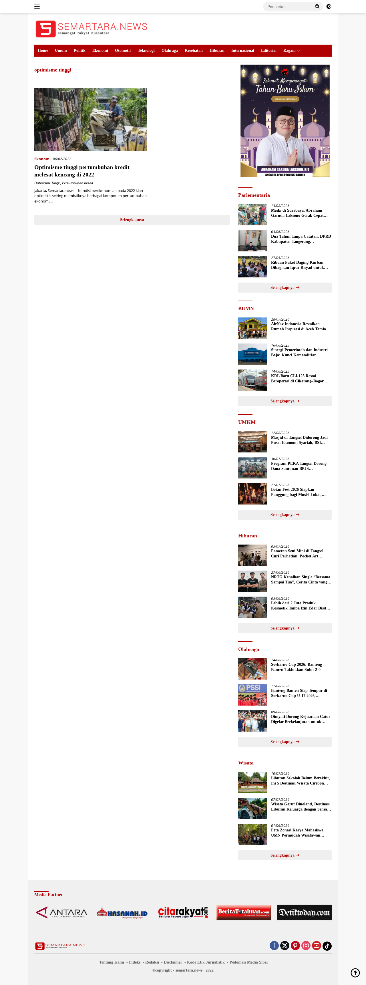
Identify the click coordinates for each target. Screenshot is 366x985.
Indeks (134, 962)
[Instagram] (306, 946)
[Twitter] (284, 946)
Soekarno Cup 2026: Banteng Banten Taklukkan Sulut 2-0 (296, 667)
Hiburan (217, 50)
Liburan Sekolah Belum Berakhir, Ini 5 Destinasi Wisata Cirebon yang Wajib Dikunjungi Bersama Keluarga (300, 781)
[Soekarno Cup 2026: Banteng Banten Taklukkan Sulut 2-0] (252, 669)
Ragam (289, 50)
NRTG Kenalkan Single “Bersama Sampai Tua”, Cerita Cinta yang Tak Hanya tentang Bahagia (300, 580)
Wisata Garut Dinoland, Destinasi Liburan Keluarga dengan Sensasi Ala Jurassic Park (300, 807)
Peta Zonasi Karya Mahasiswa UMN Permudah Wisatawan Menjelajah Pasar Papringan (297, 833)
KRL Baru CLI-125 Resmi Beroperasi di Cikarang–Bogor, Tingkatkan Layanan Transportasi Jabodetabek (301, 379)
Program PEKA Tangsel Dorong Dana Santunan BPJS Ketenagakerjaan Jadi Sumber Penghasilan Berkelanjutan (299, 466)
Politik (79, 50)
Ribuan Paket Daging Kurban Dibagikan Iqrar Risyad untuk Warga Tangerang (297, 265)
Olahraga (170, 50)
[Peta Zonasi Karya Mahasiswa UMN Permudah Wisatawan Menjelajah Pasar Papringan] (252, 834)
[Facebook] (274, 946)
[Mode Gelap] (329, 6)
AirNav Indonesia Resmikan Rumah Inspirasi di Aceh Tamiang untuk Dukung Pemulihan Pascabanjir (300, 327)
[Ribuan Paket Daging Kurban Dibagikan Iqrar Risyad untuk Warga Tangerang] (252, 266)
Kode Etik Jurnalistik (206, 962)
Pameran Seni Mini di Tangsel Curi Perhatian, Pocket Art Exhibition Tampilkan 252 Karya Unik (300, 554)
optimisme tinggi (47, 182)
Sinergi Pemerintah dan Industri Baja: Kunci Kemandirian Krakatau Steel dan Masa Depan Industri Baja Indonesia (299, 353)
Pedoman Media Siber (249, 962)
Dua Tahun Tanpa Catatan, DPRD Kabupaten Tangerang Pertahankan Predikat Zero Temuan (301, 239)
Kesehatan (194, 50)
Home (43, 50)
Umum (61, 50)
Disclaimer (173, 962)
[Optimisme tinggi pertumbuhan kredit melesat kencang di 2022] (90, 119)
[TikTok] (327, 946)
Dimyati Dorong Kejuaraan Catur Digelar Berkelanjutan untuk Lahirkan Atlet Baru (300, 719)
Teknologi (146, 50)
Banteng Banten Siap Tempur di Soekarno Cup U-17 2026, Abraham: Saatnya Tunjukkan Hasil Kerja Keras (299, 693)
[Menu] (38, 6)
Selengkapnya (132, 220)
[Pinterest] (295, 946)
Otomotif (123, 50)
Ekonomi (100, 50)
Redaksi (152, 962)
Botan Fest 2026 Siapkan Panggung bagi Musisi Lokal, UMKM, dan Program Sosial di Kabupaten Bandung (298, 492)
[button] (317, 6)
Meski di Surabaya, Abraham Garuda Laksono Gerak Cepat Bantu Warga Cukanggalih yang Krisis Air (299, 213)
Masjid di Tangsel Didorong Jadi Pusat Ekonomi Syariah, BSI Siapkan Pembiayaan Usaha (299, 440)
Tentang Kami (111, 962)
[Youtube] (316, 946)
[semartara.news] (91, 28)
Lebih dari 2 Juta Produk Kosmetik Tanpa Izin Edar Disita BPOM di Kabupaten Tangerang (299, 606)
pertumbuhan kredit (77, 182)
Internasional (242, 50)
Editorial (269, 50)
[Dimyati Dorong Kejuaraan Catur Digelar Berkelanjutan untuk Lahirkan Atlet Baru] (252, 721)
